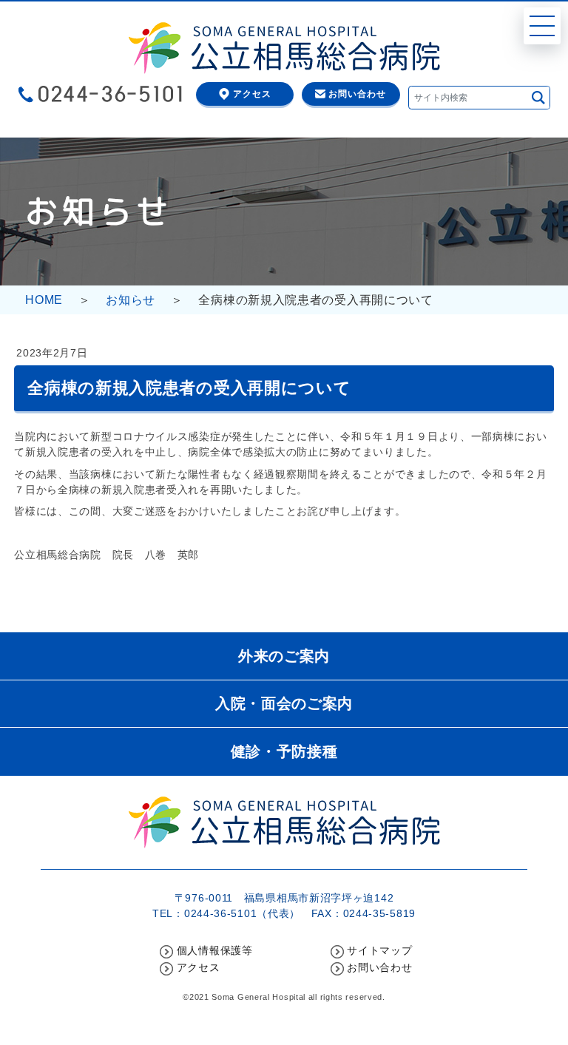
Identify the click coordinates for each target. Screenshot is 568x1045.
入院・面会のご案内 (284, 703)
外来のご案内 (284, 656)
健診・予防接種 (284, 751)
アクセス (252, 93)
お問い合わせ (357, 93)
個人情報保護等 (215, 950)
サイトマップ (379, 950)
